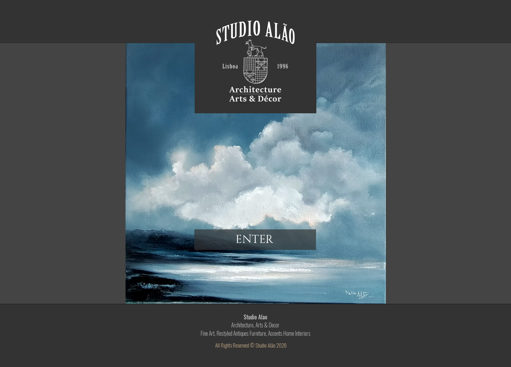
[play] (500, 293)
